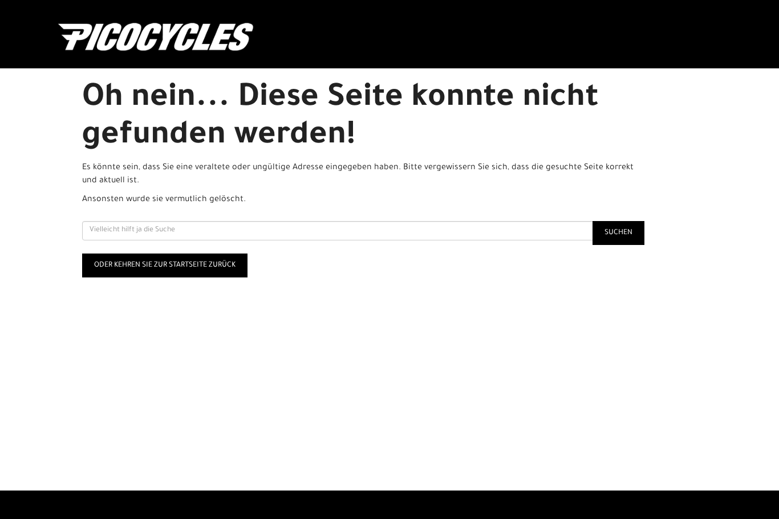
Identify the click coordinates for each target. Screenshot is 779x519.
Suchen (618, 233)
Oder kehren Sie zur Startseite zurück (165, 265)
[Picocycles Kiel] (190, 37)
